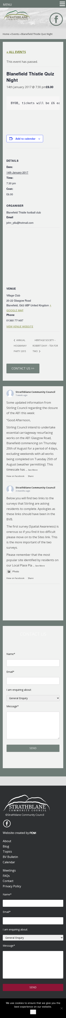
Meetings (9, 870)
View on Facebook (15, 476)
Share (31, 476)
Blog (6, 846)
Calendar (9, 862)
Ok (33, 1011)
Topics (7, 851)
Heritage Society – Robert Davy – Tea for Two (45, 346)
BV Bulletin (10, 857)
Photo (15, 571)
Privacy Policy (12, 886)
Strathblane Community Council (35, 392)
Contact (8, 881)
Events (15, 34)
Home (6, 34)
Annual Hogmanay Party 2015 (20, 346)
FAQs (6, 876)
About (7, 841)
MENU (7, 5)
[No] (61, 1008)
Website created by (16, 833)
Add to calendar (25, 138)
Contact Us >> (23, 368)
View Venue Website (19, 326)
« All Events (16, 52)
